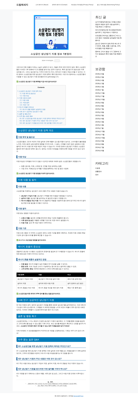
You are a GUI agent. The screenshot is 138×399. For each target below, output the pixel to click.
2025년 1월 (99, 128)
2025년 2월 (99, 125)
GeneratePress (78, 396)
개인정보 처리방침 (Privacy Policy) (82, 5)
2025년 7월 (99, 109)
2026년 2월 (99, 87)
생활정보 (98, 171)
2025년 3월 (99, 122)
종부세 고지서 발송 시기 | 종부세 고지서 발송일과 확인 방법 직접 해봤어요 (108, 54)
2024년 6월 (99, 151)
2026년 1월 (99, 90)
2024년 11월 (99, 135)
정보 (51, 381)
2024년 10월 (100, 138)
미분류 (97, 168)
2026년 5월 (99, 77)
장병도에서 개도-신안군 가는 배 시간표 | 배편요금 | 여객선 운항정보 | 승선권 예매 (52, 383)
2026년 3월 (99, 83)
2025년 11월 (99, 96)
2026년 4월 (99, 80)
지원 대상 (24, 96)
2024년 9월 (99, 141)
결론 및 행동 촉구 (24, 114)
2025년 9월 (99, 103)
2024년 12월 (100, 131)
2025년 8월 (99, 106)
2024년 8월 (99, 144)
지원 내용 (24, 100)
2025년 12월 (99, 93)
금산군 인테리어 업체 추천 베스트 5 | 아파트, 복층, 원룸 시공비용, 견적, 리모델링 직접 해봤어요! (108, 46)
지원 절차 (24, 103)
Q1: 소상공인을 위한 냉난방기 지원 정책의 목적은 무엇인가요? (42, 118)
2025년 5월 (99, 115)
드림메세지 (22, 4)
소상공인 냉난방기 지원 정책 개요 (29, 91)
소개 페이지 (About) (42, 5)
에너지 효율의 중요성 (25, 107)
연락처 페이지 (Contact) (59, 5)
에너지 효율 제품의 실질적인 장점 (32, 109)
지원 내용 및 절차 (24, 98)
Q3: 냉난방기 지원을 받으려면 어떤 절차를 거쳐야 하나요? (41, 123)
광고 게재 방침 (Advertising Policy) (108, 5)
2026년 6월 (99, 74)
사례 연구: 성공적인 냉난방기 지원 (29, 112)
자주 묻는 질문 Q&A (25, 116)
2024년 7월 (99, 147)
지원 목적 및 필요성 (28, 93)
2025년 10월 (100, 99)
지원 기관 (24, 105)
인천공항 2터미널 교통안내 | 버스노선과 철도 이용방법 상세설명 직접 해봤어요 (108, 38)
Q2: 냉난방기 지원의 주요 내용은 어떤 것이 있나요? (39, 121)
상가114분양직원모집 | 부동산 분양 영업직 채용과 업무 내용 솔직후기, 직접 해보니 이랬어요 (108, 24)
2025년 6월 (99, 112)
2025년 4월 (99, 119)
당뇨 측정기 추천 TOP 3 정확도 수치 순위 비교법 (52, 385)
